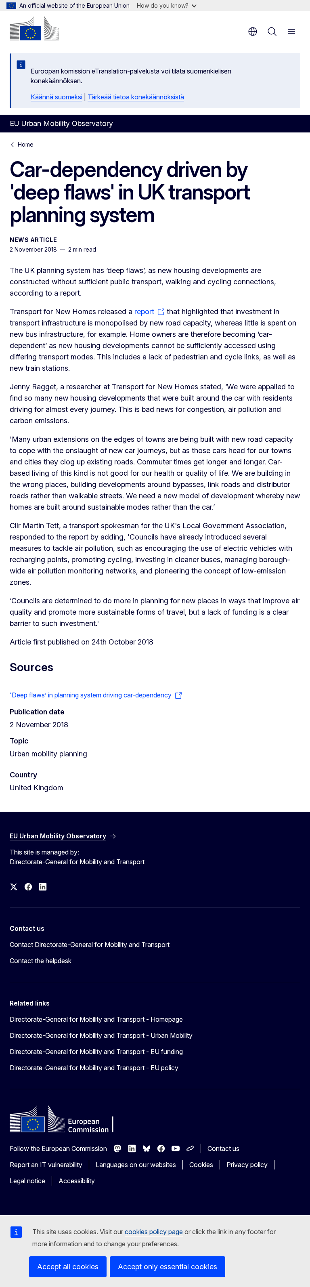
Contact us (223, 1148)
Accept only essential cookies (167, 1266)
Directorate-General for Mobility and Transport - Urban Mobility (101, 1035)
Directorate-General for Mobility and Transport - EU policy (94, 1068)
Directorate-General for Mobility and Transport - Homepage (96, 1019)
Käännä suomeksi (56, 97)
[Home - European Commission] (34, 28)
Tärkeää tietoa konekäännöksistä (136, 97)
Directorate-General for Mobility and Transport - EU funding (96, 1052)
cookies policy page (154, 1232)
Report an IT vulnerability (46, 1165)
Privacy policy (247, 1165)
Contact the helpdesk (40, 961)
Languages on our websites (136, 1165)
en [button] (253, 31)
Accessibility (77, 1181)
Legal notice (27, 1181)
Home (26, 144)
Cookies (201, 1165)
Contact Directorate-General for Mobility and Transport (90, 945)
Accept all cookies (67, 1266)
